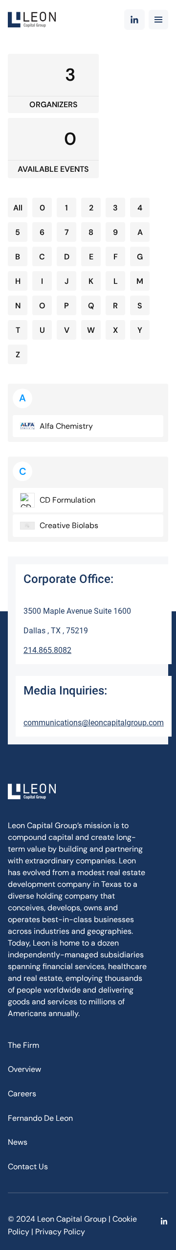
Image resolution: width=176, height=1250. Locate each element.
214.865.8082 (47, 650)
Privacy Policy (60, 1232)
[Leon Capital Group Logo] (32, 19)
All (17, 208)
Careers (22, 1093)
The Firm (23, 1045)
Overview (24, 1069)
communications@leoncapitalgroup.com (93, 722)
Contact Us (28, 1166)
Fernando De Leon (40, 1118)
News (17, 1142)
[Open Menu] (158, 19)
